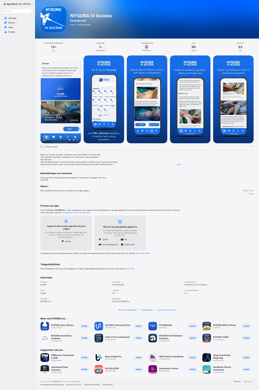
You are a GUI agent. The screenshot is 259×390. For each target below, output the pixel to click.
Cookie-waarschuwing (92, 384)
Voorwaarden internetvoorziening (52, 384)
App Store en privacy (73, 384)
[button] (17, 18)
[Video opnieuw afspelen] (43, 140)
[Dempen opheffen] (73, 140)
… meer (178, 164)
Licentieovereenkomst (166, 310)
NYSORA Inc (45, 301)
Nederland (237, 381)
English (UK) (248, 381)
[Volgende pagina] (256, 363)
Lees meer (130, 269)
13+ (113, 293)
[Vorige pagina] (38, 363)
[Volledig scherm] (77, 140)
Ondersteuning (107, 384)
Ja (185, 293)
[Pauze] (69, 140)
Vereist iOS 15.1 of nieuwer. (195, 285)
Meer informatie (142, 253)
